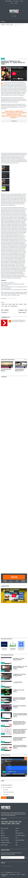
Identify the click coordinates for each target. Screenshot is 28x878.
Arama (12, 3)
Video (6, 821)
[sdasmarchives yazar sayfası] (21, 644)
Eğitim (11, 24)
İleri (2, 306)
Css (9, 306)
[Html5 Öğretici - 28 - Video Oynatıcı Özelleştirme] (11, 663)
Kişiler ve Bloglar (4, 844)
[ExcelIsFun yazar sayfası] (4, 644)
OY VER (3, 797)
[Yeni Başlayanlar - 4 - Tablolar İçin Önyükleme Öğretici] (26, 776)
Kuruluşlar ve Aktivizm (5, 842)
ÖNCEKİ (6, 310)
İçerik (16, 821)
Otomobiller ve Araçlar (20, 367)
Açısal (10, 304)
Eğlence (2, 833)
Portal (3, 821)
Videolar (7, 24)
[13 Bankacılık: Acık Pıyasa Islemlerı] (11, 694)
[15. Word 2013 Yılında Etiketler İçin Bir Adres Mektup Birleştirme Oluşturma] (11, 742)
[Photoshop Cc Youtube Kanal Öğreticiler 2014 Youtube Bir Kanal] (11, 702)
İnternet (13, 823)
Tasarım (20, 304)
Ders (20, 821)
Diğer (17, 844)
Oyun (17, 837)
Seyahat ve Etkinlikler (20, 840)
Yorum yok (5, 794)
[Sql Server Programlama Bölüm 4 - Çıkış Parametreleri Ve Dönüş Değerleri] (11, 718)
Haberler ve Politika (5, 840)
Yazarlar (21, 1)
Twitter (25, 304)
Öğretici (9, 823)
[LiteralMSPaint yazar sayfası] (12, 644)
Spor (17, 842)
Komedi (17, 828)
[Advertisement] (14, 42)
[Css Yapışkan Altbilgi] (11, 686)
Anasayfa (3, 24)
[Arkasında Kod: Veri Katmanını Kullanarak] (11, 710)
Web (17, 304)
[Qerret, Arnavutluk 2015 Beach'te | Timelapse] (7, 365)
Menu (3, 21)
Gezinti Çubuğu (14, 306)
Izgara (6, 306)
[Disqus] (14, 396)
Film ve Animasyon (5, 367)
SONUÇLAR (10, 797)
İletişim (16, 3)
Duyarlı (13, 304)
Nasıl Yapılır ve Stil (19, 833)
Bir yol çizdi (5, 789)
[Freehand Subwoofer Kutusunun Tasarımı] (21, 365)
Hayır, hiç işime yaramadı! (8, 792)
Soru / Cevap (15, 1)
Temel (3, 304)
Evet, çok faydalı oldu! (7, 787)
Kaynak (17, 823)
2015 (6, 304)
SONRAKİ (21, 310)
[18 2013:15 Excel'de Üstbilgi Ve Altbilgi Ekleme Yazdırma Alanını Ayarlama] (11, 750)
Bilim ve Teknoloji (4, 828)
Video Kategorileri (8, 1)
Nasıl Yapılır (4, 823)
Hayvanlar (3, 835)
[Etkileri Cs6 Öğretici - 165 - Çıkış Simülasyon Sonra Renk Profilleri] (11, 671)
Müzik (17, 830)
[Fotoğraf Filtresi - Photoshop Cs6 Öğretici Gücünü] (11, 679)
